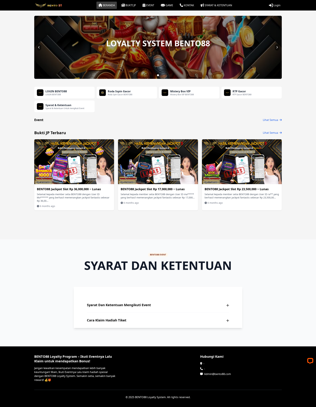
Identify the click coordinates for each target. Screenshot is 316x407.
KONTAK (189, 5)
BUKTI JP (130, 5)
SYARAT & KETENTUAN (218, 5)
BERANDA (109, 5)
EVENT (150, 5)
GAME (169, 5)
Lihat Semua (270, 120)
